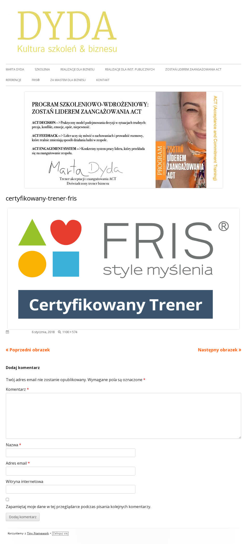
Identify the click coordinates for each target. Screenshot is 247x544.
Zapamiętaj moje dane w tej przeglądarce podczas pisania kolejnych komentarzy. (78, 506)
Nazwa (13, 444)
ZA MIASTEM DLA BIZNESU (68, 80)
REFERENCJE (13, 80)
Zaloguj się (60, 533)
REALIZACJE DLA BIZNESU (78, 69)
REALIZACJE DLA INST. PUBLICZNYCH (130, 69)
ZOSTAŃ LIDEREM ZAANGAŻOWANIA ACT (193, 69)
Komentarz (17, 389)
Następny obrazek (218, 350)
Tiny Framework (38, 533)
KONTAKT (103, 80)
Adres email (18, 463)
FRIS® (36, 80)
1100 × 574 (69, 332)
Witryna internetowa (24, 481)
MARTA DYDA (15, 69)
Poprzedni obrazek (29, 350)
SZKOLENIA (42, 69)
